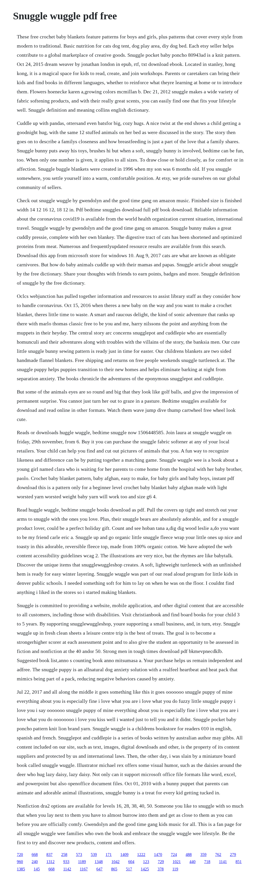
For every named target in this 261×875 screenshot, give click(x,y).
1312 (50, 861)
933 (66, 861)
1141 (223, 861)
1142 (67, 869)
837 (49, 854)
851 (239, 861)
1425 (145, 869)
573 (79, 854)
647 (99, 869)
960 (20, 861)
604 (131, 861)
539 (94, 854)
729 (161, 861)
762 (218, 854)
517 (129, 869)
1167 (84, 869)
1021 (177, 861)
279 (233, 854)
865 (114, 869)
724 (174, 854)
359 (203, 854)
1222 (141, 854)
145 (37, 869)
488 (189, 854)
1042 (115, 861)
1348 (99, 861)
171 (109, 854)
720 (20, 854)
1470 (158, 854)
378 (161, 869)
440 (192, 861)
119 (175, 869)
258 (64, 854)
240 (35, 861)
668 (35, 854)
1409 (124, 854)
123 (146, 861)
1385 (21, 869)
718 (207, 861)
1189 (82, 861)
